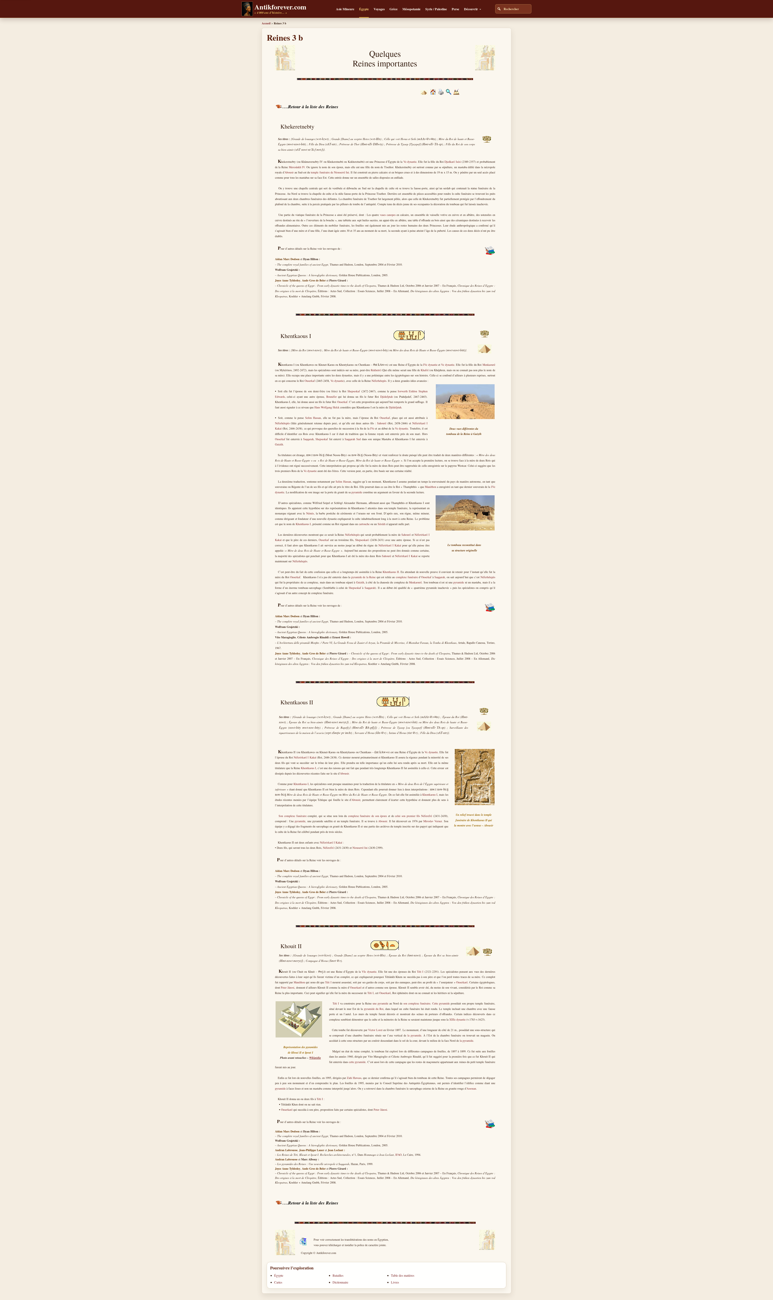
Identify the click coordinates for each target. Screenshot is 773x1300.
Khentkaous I (303, 524)
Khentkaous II (391, 572)
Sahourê (381, 423)
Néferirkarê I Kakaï (389, 545)
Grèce (394, 9)
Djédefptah (386, 397)
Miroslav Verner (432, 821)
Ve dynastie (409, 162)
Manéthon (430, 487)
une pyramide (380, 1003)
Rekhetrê (376, 370)
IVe (372, 428)
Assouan (471, 1088)
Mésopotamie (411, 9)
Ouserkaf (310, 381)
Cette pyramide (441, 1003)
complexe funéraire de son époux (367, 816)
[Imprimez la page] (441, 94)
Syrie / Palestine (436, 9)
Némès (310, 513)
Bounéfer (331, 397)
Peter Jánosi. (381, 1109)
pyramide (356, 492)
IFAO (398, 1155)
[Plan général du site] (449, 94)
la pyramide (414, 1035)
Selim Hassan (313, 418)
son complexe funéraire (416, 1003)
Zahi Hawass (354, 1078)
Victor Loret (375, 1030)
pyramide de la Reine (363, 577)
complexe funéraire (407, 577)
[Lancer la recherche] (499, 9)
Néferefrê (328, 848)
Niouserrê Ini (360, 848)
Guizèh (279, 444)
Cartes (278, 1282)
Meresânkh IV (297, 167)
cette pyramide (357, 1062)
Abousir (289, 172)
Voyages (379, 9)
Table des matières (402, 1275)
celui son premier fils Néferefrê (413, 816)
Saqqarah (308, 439)
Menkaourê (489, 365)
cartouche (364, 524)
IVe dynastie (430, 365)
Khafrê (425, 370)
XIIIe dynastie (457, 1019)
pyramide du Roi (373, 1009)
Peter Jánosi (287, 987)
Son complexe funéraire (292, 816)
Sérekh (381, 524)
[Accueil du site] (432, 93)
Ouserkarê (462, 982)
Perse (455, 9)
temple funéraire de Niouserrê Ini (330, 172)
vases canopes (388, 215)
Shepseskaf (353, 391)
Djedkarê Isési (452, 162)
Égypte (364, 9)
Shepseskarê (362, 540)
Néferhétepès (379, 381)
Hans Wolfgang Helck (326, 407)
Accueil (266, 23)
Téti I (420, 971)
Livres (395, 1282)
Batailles (338, 1275)
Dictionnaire (340, 1282)
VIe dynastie (369, 971)
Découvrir (471, 9)
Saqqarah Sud (353, 439)
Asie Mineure (345, 9)
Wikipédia (315, 1058)
